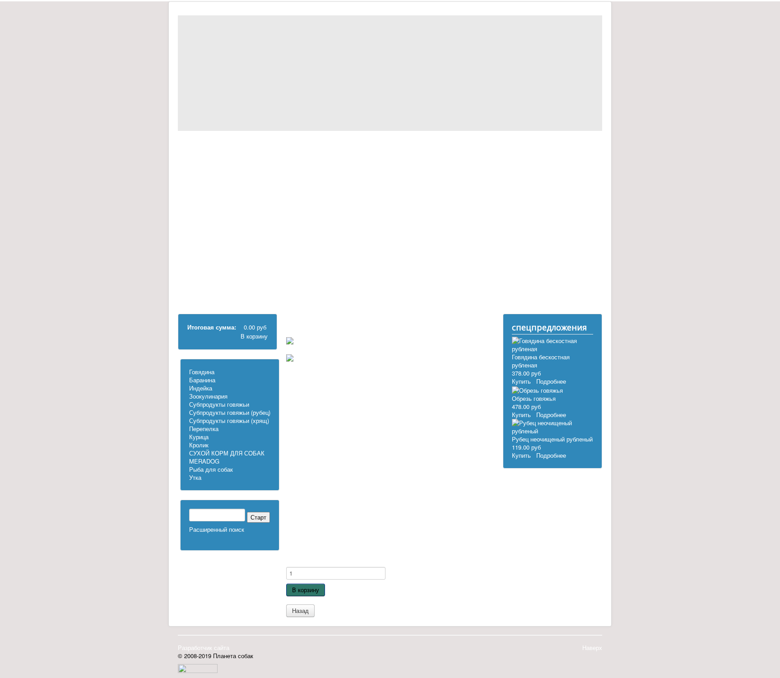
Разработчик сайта (203, 647)
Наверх (592, 647)
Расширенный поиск (216, 529)
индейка (211, 167)
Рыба (207, 256)
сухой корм (215, 248)
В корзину (254, 336)
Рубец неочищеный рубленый (552, 439)
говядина (212, 151)
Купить (521, 381)
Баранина (202, 380)
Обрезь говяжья (534, 398)
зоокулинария (219, 175)
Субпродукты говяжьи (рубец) (230, 195)
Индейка (200, 388)
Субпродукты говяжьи (230, 183)
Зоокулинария (208, 396)
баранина (213, 159)
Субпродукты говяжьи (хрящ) (230, 212)
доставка (314, 554)
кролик (209, 240)
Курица (199, 436)
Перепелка (215, 224)
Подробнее (551, 381)
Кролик (199, 445)
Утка (195, 477)
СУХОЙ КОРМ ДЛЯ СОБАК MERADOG (227, 457)
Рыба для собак (211, 469)
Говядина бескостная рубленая (541, 361)
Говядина (201, 371)
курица (209, 232)
